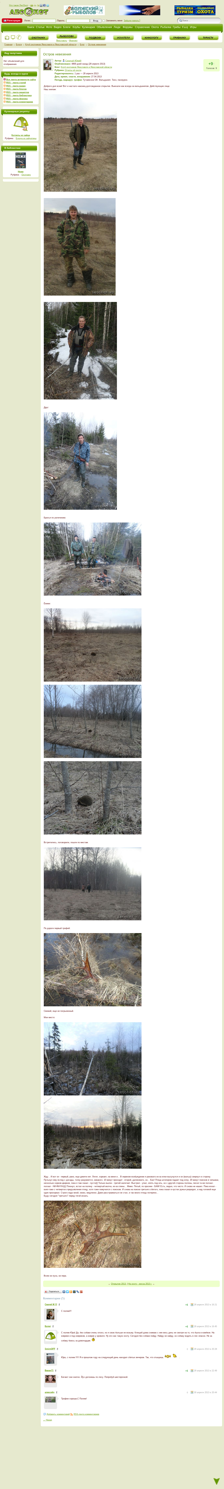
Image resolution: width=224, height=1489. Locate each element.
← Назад (47, 1420)
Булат (48, 1326)
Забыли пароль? (132, 20)
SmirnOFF (50, 1349)
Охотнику (26, 175)
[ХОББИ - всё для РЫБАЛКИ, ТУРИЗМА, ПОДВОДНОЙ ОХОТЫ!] (194, 14)
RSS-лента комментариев (86, 1414)
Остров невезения (97, 44)
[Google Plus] (81, 1292)
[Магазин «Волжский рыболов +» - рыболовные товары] (84, 14)
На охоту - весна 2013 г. (140, 1284)
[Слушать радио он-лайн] (7, 39)
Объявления (104, 27)
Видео (57, 27)
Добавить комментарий (58, 1414)
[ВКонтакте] (64, 1292)
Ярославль (61, 40)
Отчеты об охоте (73, 70)
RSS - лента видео (16, 86)
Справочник (142, 27)
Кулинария (88, 27)
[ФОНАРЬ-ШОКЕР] (139, 14)
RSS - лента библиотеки (19, 95)
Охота (155, 27)
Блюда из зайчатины (26, 138)
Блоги (66, 27)
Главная (8, 44)
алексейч (49, 1392)
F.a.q (185, 27)
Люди (117, 27)
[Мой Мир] (74, 1292)
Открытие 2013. (118, 1284)
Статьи (40, 27)
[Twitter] (67, 1292)
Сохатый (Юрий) (73, 60)
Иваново (73, 40)
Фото (49, 27)
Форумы (128, 27)
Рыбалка (165, 27)
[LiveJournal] (78, 1292)
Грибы (177, 27)
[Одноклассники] (71, 1292)
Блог (82, 44)
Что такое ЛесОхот (18, 5)
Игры (193, 27)
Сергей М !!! (51, 1304)
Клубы (76, 27)
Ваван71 (49, 1370)
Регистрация (13, 20)
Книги (30, 27)
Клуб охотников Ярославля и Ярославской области (50, 44)
